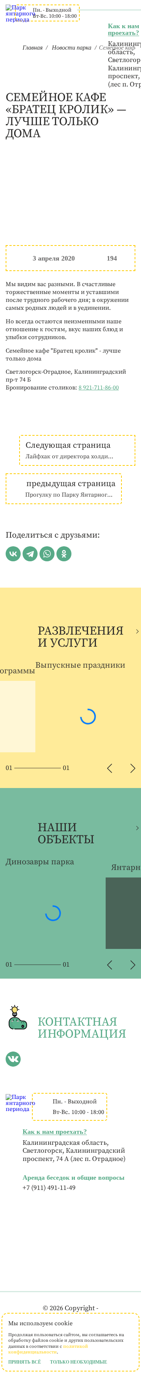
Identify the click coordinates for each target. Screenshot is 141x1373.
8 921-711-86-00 (99, 387)
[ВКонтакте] (13, 553)
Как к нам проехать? (123, 29)
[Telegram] (30, 553)
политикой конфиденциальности (48, 1349)
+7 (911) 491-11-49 (49, 1188)
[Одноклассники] (63, 553)
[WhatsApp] (47, 553)
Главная (32, 47)
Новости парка (71, 47)
